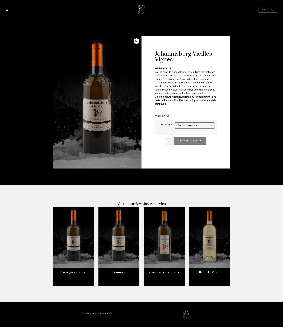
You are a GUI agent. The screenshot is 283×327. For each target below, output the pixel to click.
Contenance (165, 124)
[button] (7, 10)
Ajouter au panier (189, 141)
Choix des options (73, 284)
